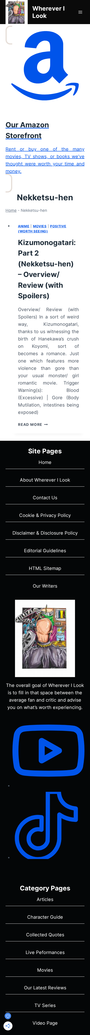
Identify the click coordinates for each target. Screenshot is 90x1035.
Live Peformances (45, 952)
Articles (45, 899)
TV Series (45, 1005)
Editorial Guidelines (45, 550)
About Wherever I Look (45, 480)
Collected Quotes (45, 934)
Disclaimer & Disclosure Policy (45, 533)
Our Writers (45, 586)
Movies (40, 226)
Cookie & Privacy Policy (45, 515)
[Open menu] (80, 12)
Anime (24, 226)
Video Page (45, 1023)
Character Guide (45, 917)
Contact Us (45, 497)
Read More (33, 424)
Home (11, 210)
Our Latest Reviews (45, 987)
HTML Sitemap (45, 568)
